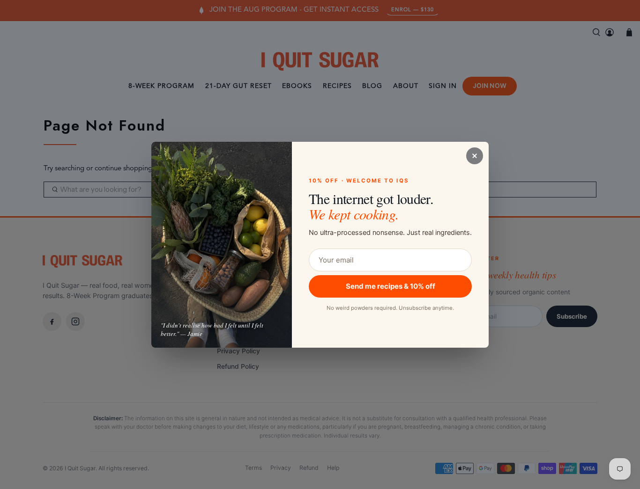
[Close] (474, 155)
